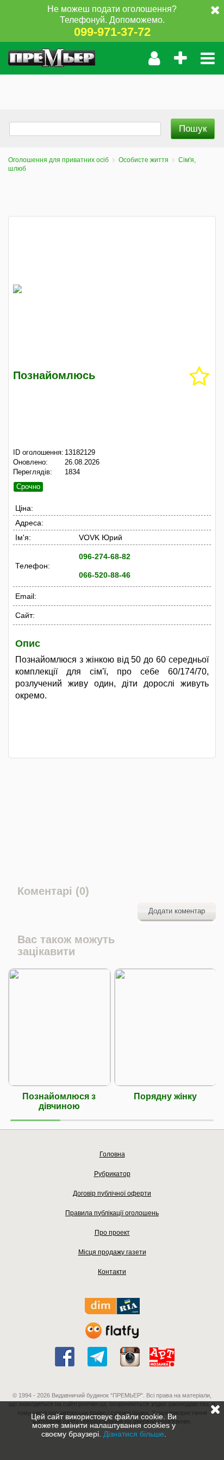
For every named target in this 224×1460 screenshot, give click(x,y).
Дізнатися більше (133, 1434)
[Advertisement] (112, 88)
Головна (112, 1154)
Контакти (112, 1272)
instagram (130, 1356)
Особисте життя (144, 160)
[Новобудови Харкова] (112, 1312)
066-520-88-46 (104, 575)
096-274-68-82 (104, 556)
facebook (64, 1356)
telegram (97, 1356)
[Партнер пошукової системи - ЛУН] (112, 1336)
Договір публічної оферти (112, 1193)
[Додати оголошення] (180, 58)
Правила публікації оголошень (112, 1213)
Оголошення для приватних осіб (58, 160)
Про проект (112, 1232)
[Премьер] (51, 58)
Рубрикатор (112, 1174)
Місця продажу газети (112, 1252)
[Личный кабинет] (154, 58)
